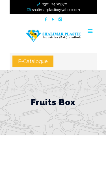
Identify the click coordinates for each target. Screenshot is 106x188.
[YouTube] (53, 19)
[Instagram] (60, 19)
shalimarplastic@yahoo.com (56, 10)
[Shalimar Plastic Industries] (53, 35)
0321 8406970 (54, 4)
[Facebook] (46, 19)
